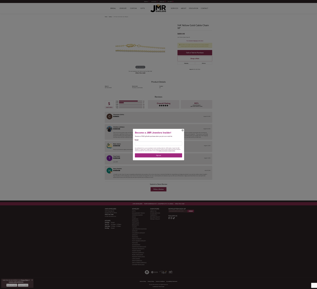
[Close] (183, 130)
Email (136, 140)
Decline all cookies (12, 285)
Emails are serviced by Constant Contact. (167, 150)
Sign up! (158, 155)
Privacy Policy (24, 280)
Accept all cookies (23, 285)
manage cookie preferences (16, 282)
